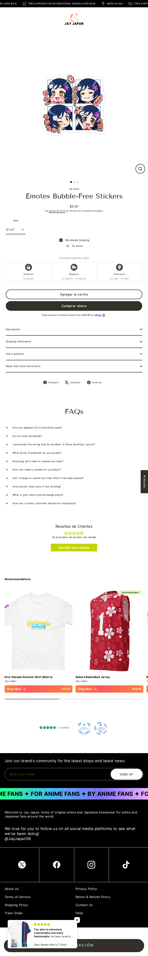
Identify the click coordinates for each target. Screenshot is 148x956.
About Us (12, 889)
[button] (77, 920)
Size (15, 220)
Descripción (13, 329)
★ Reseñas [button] (144, 481)
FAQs (79, 913)
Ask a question (15, 353)
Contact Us (84, 905)
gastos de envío (57, 211)
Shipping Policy (16, 905)
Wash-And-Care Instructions (23, 366)
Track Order (14, 913)
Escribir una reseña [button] (74, 547)
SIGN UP (126, 774)
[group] (38, 641)
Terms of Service (17, 897)
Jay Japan (74, 188)
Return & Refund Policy (93, 897)
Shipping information (18, 341)
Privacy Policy (86, 889)
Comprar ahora (74, 306)
